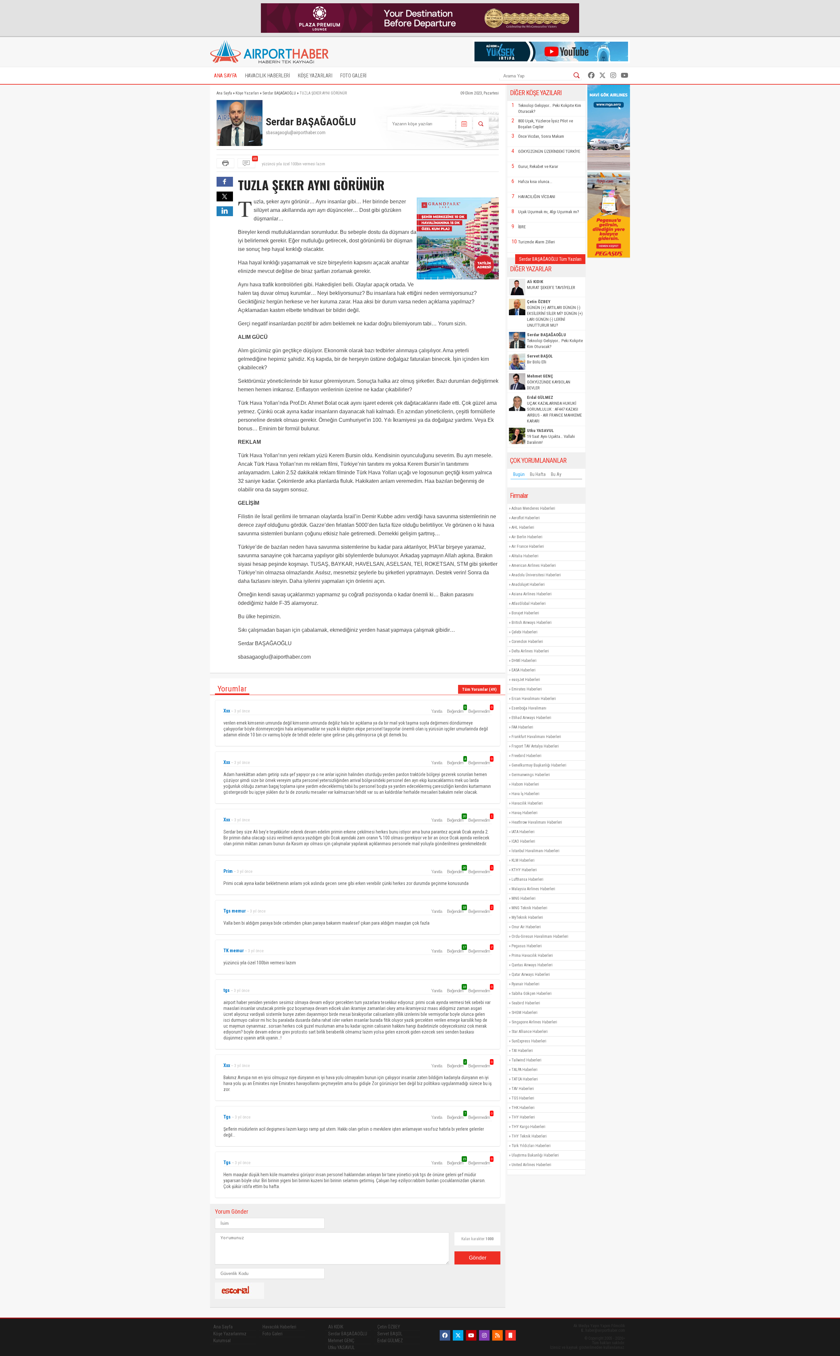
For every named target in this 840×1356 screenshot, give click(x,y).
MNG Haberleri (524, 898)
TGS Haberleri (523, 1098)
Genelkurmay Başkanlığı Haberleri (539, 765)
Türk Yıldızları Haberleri (531, 1145)
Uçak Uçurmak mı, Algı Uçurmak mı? (548, 211)
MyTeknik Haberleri (527, 917)
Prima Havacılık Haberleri (532, 955)
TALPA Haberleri (524, 1069)
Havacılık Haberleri (527, 803)
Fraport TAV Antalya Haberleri (535, 746)
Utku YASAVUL (341, 1347)
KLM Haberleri (523, 860)
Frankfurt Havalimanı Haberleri (536, 736)
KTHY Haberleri (524, 870)
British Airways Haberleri (532, 622)
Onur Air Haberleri (526, 927)
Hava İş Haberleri (525, 793)
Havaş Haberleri (524, 813)
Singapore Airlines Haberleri (534, 1022)
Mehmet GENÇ (341, 1340)
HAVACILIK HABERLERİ (267, 75)
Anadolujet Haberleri (528, 584)
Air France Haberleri (528, 546)
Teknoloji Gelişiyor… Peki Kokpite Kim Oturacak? (549, 108)
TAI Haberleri (522, 1050)
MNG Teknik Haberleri (529, 908)
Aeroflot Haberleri (526, 518)
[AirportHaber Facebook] (591, 75)
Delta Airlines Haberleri (530, 651)
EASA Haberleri (524, 670)
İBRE (522, 226)
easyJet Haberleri (526, 679)
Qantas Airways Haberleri (532, 965)
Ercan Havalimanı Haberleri (534, 698)
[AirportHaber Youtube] (624, 75)
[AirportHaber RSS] (497, 1335)
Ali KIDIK (335, 1326)
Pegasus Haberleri (527, 946)
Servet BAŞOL (389, 1333)
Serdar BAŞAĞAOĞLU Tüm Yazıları (550, 259)
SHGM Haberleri (524, 1012)
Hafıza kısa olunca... (535, 181)
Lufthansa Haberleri (527, 879)
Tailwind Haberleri (526, 1060)
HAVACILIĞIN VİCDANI (536, 196)
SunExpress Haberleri (529, 1041)
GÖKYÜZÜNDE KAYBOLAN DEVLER (548, 382)
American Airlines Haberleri (534, 565)
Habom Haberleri (525, 784)
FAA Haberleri (522, 727)
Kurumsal (222, 1340)
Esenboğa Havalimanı (529, 708)
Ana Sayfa (223, 1326)
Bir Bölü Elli (540, 359)
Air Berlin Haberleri (527, 537)
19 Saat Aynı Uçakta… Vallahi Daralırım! (551, 436)
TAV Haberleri (523, 1088)
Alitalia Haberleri (525, 556)
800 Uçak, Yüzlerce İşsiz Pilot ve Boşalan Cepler (545, 123)
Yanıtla (436, 711)
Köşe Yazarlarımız (229, 1333)
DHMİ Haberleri (524, 660)
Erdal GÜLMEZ (390, 1340)
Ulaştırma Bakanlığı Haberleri (535, 1155)
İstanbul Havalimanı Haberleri (535, 851)
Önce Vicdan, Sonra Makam (541, 136)
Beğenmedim (480, 711)
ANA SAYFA (225, 75)
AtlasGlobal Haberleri (529, 603)
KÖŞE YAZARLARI (315, 75)
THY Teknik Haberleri (529, 1136)
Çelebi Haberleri (524, 632)
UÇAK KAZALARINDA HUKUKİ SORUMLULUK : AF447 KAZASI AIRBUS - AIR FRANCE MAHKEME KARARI (554, 409)
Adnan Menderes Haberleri (533, 508)
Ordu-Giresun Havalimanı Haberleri (540, 936)
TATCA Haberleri (525, 1079)
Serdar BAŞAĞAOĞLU (347, 1333)
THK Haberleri (523, 1107)
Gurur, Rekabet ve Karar (538, 166)
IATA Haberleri (523, 832)
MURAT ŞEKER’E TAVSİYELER (551, 284)
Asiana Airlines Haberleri (532, 594)
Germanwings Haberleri (531, 774)
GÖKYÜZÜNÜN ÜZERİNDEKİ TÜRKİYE (549, 151)
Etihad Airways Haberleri (531, 717)
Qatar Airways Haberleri (531, 974)
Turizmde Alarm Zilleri (536, 241)
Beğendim (456, 711)
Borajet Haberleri (525, 613)
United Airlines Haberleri (531, 1164)
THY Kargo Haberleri (528, 1126)
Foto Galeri (272, 1333)
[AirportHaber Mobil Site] (510, 1335)
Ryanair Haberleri (525, 984)
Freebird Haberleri (526, 755)
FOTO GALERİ (353, 75)
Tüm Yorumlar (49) (479, 689)
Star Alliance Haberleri (530, 1031)
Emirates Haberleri (527, 689)
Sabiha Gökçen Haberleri (532, 993)
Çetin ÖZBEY (388, 1326)
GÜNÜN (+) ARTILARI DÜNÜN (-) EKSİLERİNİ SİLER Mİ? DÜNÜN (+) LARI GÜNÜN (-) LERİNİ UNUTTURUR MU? (555, 313)
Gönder (477, 1258)
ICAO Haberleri (523, 841)
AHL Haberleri (523, 527)
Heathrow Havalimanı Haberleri (537, 822)
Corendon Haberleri (527, 641)
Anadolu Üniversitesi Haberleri (536, 575)
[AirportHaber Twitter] (602, 75)
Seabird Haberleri (526, 1003)
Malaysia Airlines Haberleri (533, 889)
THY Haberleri (523, 1117)
